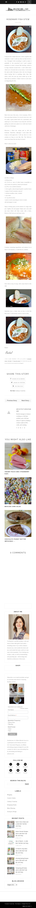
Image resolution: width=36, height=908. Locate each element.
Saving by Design (11, 811)
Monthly (11, 724)
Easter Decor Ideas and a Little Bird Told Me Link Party (22, 824)
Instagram (25, 766)
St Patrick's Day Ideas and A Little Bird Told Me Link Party (21, 851)
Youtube (25, 772)
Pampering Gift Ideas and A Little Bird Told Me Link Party (21, 870)
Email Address (12, 715)
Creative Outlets (11, 798)
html (10, 729)
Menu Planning (11, 808)
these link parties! (16, 361)
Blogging (9, 794)
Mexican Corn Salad (13, 506)
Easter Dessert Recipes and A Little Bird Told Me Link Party (22, 833)
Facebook (10, 766)
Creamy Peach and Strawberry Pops (17, 473)
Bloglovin (18, 772)
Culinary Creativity (20, 390)
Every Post (12, 722)
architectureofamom (23, 410)
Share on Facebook (18, 378)
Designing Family (11, 805)
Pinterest (10, 772)
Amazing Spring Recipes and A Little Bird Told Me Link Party (22, 860)
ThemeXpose (18, 903)
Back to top (26, 906)
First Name (11, 709)
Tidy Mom (9, 361)
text (10, 730)
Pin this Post (19, 386)
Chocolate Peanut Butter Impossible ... (15, 540)
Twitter (18, 766)
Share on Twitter (19, 382)
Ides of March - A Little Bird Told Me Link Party (22, 842)
